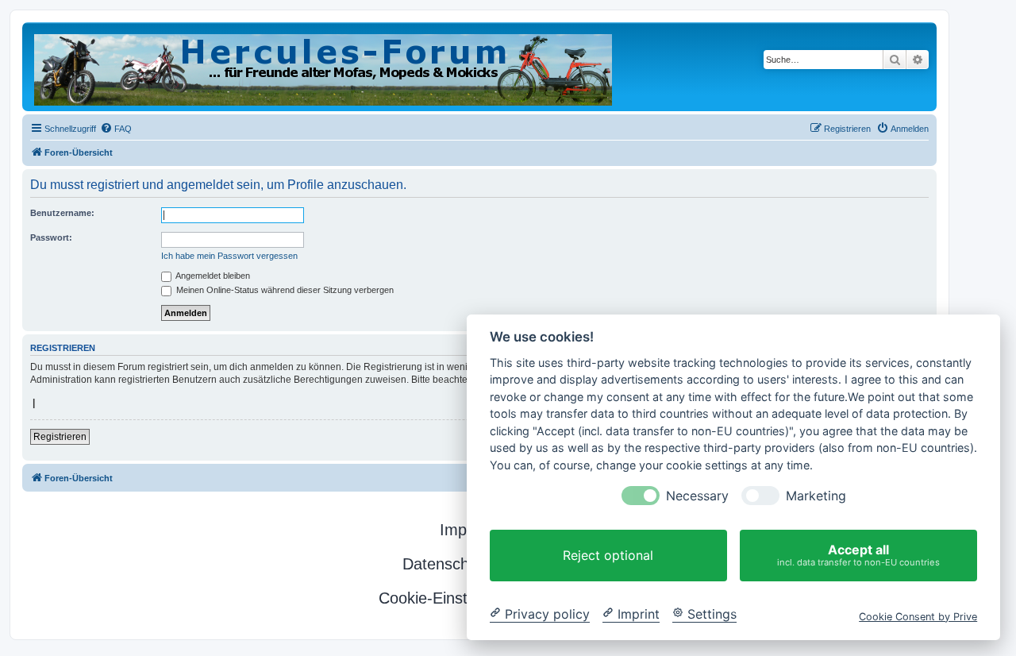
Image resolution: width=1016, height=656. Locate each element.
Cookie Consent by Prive (918, 616)
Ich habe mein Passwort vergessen (229, 255)
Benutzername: (62, 213)
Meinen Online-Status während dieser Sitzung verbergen (284, 290)
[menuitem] (116, 128)
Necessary (697, 496)
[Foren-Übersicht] (324, 66)
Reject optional (608, 555)
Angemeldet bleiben (212, 275)
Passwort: (51, 237)
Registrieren (60, 436)
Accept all (858, 555)
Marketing (816, 496)
